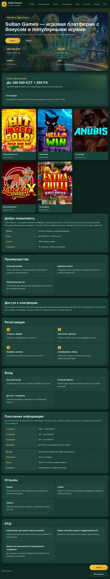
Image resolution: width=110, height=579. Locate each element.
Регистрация (67, 4)
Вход (77, 4)
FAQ (105, 4)
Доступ (56, 4)
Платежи (87, 4)
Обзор (32, 4)
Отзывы (96, 4)
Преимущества (44, 4)
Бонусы (29, 40)
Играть (12, 40)
